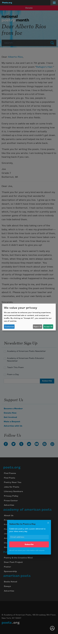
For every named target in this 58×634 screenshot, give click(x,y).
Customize (9, 327)
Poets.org (7, 3)
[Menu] (54, 2)
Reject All (37, 327)
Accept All (48, 327)
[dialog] (29, 317)
